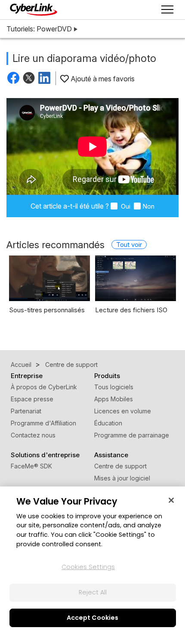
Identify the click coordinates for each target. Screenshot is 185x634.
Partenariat (26, 411)
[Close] (171, 500)
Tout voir (129, 244)
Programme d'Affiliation (43, 423)
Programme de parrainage (131, 435)
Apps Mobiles (113, 399)
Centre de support (120, 466)
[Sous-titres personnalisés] (49, 278)
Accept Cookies (92, 617)
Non (148, 206)
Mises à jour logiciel (122, 478)
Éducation (108, 423)
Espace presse (32, 399)
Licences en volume (122, 411)
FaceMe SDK (31, 466)
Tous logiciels (113, 387)
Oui (124, 206)
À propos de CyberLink (44, 387)
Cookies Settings (88, 567)
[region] (92, 560)
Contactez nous (33, 435)
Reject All (93, 592)
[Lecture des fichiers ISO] (135, 278)
